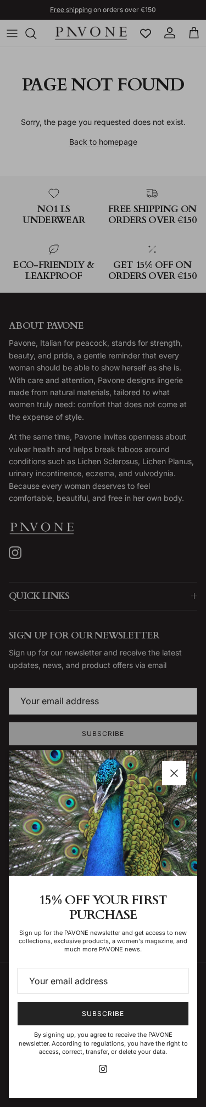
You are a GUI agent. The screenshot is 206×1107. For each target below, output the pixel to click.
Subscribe (103, 1013)
